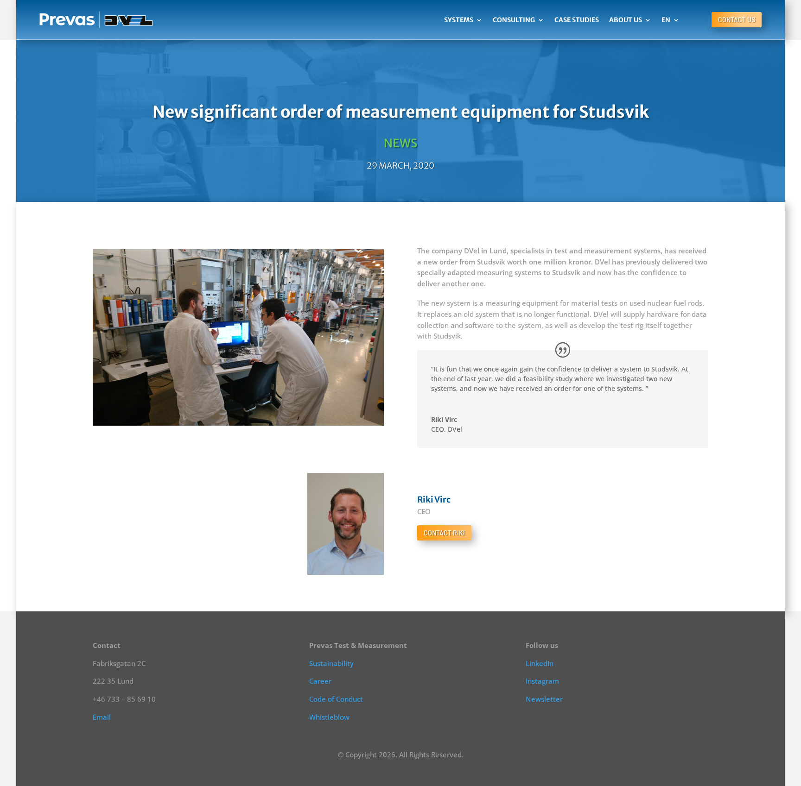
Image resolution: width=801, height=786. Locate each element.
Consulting (514, 20)
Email (102, 717)
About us (625, 20)
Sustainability (331, 663)
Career (320, 680)
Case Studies (576, 20)
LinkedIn (539, 663)
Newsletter (544, 699)
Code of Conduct (336, 699)
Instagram (542, 680)
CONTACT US (736, 20)
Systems (458, 20)
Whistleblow (329, 717)
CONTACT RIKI (444, 533)
